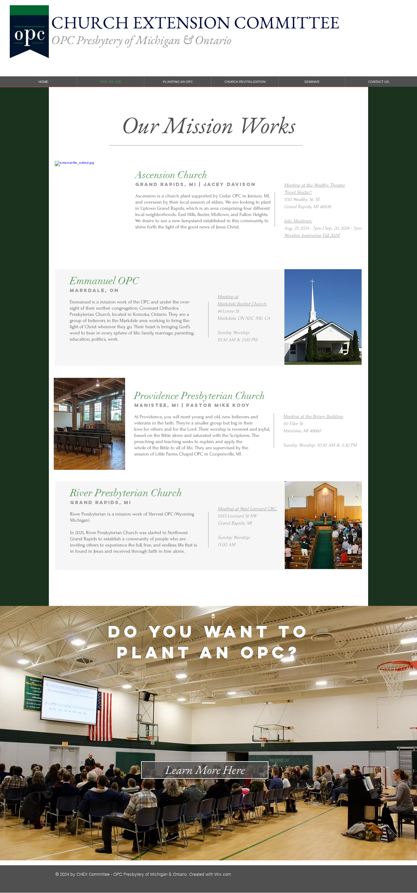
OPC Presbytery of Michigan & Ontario (141, 40)
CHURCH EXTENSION (142, 22)
